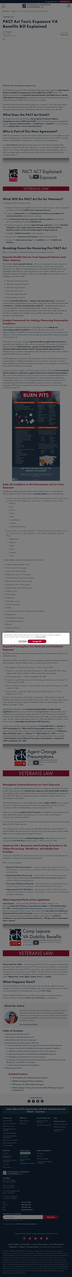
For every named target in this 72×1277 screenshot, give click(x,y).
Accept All (37, 641)
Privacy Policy (41, 637)
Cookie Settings (22, 641)
